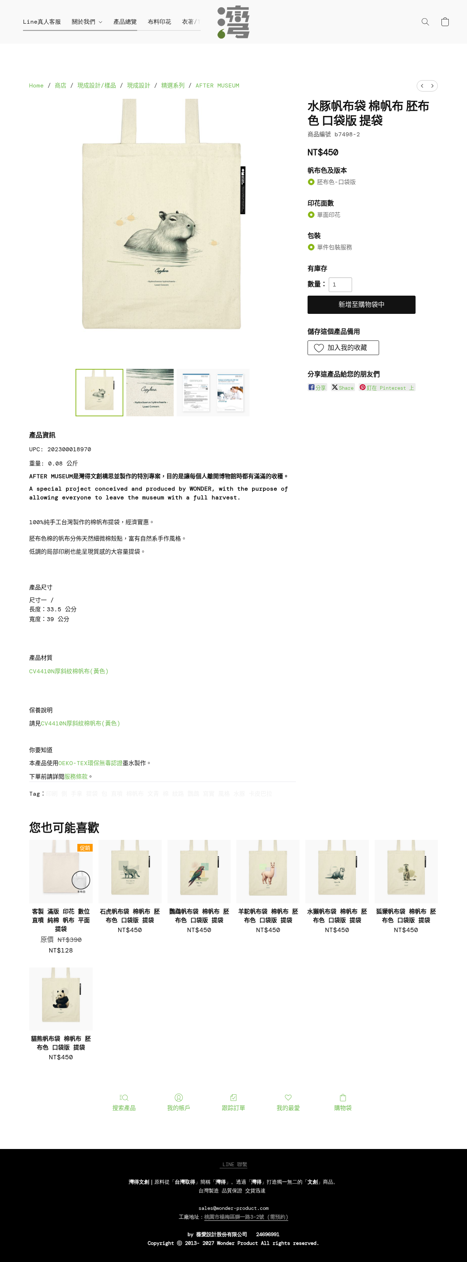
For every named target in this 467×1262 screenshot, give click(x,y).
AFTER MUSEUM (217, 85)
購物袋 (343, 1108)
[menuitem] (422, 86)
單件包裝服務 (334, 247)
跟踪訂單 (233, 1108)
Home (36, 85)
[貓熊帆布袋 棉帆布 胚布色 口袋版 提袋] (60, 999)
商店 (60, 85)
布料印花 (159, 22)
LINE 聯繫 (233, 1164)
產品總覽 (125, 22)
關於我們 (85, 22)
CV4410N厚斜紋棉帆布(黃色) (69, 671)
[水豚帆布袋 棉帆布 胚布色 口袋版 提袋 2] (213, 392)
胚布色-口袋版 (336, 182)
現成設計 (138, 85)
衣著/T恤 (194, 22)
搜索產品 (124, 1108)
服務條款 (76, 776)
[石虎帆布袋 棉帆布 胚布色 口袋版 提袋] (130, 871)
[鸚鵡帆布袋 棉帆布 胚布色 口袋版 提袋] (199, 871)
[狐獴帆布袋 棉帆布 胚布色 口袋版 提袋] (406, 871)
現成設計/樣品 (96, 85)
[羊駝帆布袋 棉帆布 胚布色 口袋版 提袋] (268, 871)
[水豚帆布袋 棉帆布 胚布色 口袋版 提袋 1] (150, 392)
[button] (233, 22)
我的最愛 (288, 1108)
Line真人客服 (42, 22)
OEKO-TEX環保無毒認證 (90, 763)
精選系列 (173, 85)
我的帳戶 (178, 1108)
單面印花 (328, 215)
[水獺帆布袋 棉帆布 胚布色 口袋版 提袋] (336, 871)
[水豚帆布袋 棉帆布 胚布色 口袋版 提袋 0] (99, 392)
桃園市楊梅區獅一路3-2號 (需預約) (246, 1217)
